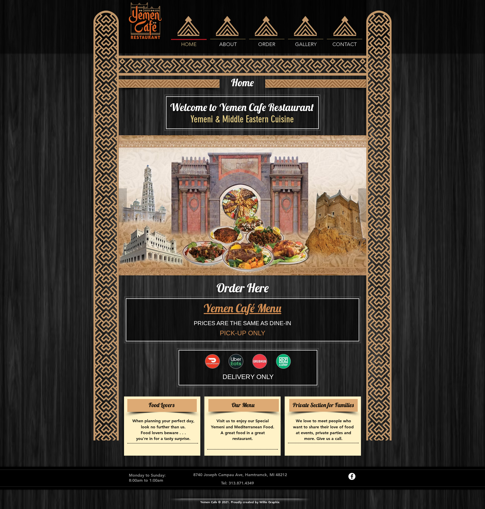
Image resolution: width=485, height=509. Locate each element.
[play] (354, 139)
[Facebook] (351, 476)
